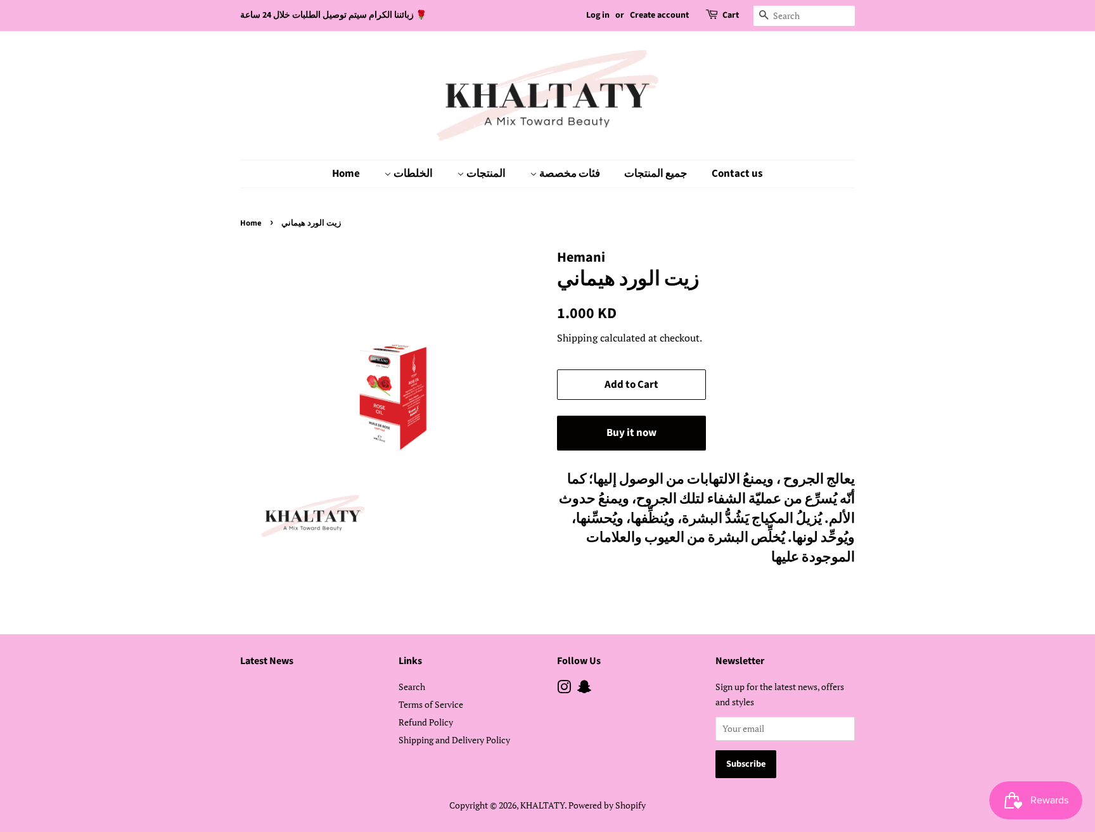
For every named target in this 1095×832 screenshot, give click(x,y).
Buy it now (631, 432)
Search (412, 687)
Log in (598, 15)
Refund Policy (426, 722)
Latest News (266, 661)
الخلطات (412, 173)
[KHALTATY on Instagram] (564, 689)
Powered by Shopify (607, 805)
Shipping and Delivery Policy (454, 740)
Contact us (737, 173)
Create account (659, 15)
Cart (730, 15)
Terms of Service (431, 704)
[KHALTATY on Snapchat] (584, 689)
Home (346, 173)
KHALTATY (542, 805)
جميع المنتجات (656, 173)
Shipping (577, 338)
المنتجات (485, 173)
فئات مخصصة (568, 173)
